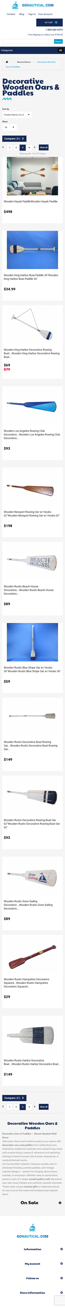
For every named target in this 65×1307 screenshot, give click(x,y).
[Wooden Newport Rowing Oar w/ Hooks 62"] (32, 486)
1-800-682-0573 (54, 29)
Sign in (32, 14)
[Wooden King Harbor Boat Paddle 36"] (32, 249)
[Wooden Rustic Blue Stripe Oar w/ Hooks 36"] (32, 642)
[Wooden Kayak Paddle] (32, 176)
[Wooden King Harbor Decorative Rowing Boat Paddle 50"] (32, 324)
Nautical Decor (24, 62)
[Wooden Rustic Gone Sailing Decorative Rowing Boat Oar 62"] (32, 875)
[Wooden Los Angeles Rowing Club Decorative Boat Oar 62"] (32, 405)
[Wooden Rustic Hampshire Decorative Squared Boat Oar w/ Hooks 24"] (32, 954)
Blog (21, 14)
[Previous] (3, 147)
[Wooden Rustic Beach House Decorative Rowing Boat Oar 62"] (32, 561)
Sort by (5, 109)
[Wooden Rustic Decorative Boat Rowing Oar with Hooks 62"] (32, 716)
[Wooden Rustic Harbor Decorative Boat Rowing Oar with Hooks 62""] (32, 1035)
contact (11, 14)
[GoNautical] (32, 5)
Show (5, 121)
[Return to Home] (8, 61)
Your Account (45, 14)
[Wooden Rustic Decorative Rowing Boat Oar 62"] (32, 794)
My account (32, 1263)
